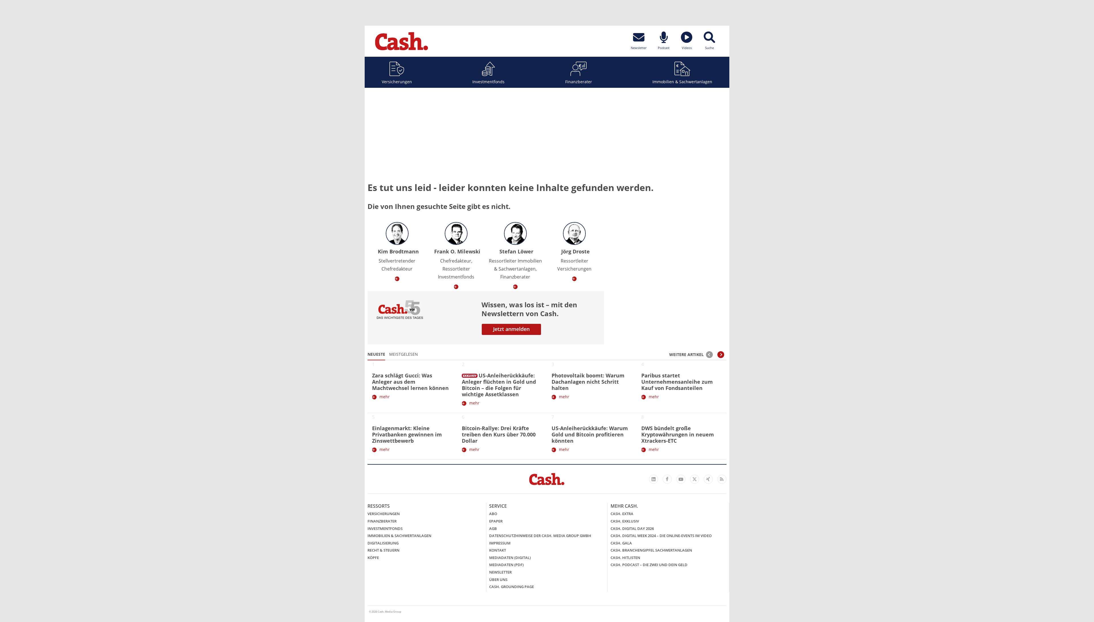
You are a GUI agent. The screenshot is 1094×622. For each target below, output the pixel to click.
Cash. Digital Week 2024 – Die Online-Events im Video (661, 535)
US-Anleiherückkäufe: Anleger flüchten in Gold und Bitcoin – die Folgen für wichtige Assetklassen (499, 385)
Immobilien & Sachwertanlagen (682, 81)
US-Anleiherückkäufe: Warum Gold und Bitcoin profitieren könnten (590, 434)
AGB (493, 528)
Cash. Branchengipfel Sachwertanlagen (651, 550)
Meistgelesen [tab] (403, 354)
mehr (384, 396)
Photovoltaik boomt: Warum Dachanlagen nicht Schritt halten (588, 381)
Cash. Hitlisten (625, 557)
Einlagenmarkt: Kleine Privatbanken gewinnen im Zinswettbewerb (407, 434)
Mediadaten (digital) (510, 557)
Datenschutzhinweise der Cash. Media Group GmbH (540, 535)
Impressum (500, 543)
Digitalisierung (383, 543)
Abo (493, 513)
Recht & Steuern (383, 550)
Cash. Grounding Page (511, 586)
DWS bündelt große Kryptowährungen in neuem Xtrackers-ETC (677, 434)
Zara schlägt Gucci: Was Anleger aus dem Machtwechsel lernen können (410, 381)
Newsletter (500, 572)
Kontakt (497, 550)
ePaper (496, 521)
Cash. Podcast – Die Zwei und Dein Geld (649, 564)
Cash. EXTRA (622, 513)
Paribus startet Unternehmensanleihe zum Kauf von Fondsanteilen (677, 381)
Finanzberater (578, 81)
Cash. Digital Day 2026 (632, 528)
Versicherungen (397, 81)
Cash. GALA (621, 543)
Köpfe (373, 557)
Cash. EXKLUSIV (625, 521)
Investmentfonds (488, 81)
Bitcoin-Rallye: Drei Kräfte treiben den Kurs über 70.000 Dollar (499, 434)
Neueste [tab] (376, 354)
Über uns (498, 579)
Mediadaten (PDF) (506, 564)
